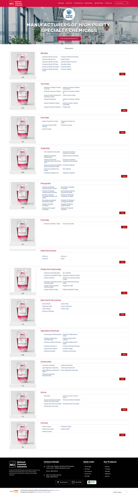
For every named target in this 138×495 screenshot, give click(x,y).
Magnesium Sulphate (69, 173)
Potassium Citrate (66, 426)
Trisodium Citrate (47, 431)
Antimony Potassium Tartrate (52, 91)
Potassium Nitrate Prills (48, 59)
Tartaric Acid (66, 107)
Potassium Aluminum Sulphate (71, 400)
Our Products (78, 3)
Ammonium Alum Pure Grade (71, 404)
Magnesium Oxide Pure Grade (71, 275)
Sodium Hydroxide (49, 278)
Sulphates (45, 148)
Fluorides (45, 117)
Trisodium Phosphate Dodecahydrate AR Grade (49, 191)
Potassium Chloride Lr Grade (52, 223)
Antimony (45, 256)
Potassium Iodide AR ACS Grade (70, 342)
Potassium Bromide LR (50, 346)
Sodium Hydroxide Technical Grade (71, 282)
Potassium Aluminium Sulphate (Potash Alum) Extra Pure (52, 161)
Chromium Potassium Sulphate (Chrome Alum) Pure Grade (53, 165)
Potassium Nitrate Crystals (49, 57)
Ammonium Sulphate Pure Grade (51, 169)
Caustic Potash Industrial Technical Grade (51, 286)
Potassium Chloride (68, 223)
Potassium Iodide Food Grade (52, 342)
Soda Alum (47, 396)
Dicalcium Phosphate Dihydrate (67, 208)
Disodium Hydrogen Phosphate (47, 204)
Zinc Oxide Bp (67, 273)
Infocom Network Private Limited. (43, 492)
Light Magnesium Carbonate (50, 368)
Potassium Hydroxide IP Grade (52, 275)
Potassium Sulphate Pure (51, 173)
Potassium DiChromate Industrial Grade (50, 339)
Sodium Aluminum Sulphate (70, 156)
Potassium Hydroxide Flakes (52, 273)
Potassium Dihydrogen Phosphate (48, 208)
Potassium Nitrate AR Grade (50, 64)
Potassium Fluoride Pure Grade (68, 121)
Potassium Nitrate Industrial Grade (50, 69)
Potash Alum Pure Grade (51, 406)
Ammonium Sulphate (69, 165)
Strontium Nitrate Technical (69, 62)
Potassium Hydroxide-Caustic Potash (71, 278)
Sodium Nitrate (65, 59)
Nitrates (44, 53)
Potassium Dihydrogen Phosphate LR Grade (67, 195)
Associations (88, 3)
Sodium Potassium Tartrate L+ (52, 107)
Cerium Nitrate (46, 304)
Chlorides (45, 220)
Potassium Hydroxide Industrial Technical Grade (53, 282)
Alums (43, 392)
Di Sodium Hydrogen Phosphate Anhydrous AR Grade (49, 196)
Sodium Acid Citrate (48, 429)
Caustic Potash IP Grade (51, 289)
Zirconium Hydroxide (48, 311)
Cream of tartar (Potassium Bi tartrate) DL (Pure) (52, 96)
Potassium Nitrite (66, 67)
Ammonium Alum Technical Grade (70, 396)
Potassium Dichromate (69, 351)
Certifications (99, 3)
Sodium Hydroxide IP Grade (70, 289)
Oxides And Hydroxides (51, 269)
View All (107, 476)
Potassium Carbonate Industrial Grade (48, 374)
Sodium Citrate (65, 429)
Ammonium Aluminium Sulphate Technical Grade (70, 160)
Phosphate (45, 183)
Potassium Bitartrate (50, 99)
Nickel (62, 258)
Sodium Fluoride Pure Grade (50, 121)
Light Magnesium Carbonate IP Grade (51, 370)
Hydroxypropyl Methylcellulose (52, 334)
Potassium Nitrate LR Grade (50, 62)
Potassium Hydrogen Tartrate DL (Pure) (52, 88)
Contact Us (108, 3)
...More (122, 74)
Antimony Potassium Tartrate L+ (71, 99)
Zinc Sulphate (67, 169)
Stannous (64, 256)
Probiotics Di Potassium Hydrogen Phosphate (67, 200)
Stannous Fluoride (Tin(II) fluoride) (49, 125)
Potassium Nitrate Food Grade (69, 57)
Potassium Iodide (68, 348)
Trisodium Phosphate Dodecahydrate (67, 204)
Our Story (69, 3)
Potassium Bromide (49, 351)
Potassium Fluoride (66, 125)
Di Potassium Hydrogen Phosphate (67, 187)
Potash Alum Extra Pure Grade (52, 404)
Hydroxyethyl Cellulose (50, 348)
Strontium (45, 258)
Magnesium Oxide (68, 285)
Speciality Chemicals (50, 331)
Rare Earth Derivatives (51, 300)
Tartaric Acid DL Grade (69, 95)
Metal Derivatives (48, 251)
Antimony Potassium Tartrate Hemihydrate (71, 88)
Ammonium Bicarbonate (68, 368)
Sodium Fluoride (46, 129)
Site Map (87, 476)
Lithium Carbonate (66, 306)
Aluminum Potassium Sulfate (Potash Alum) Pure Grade (52, 400)
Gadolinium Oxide (47, 306)
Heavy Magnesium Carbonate (69, 370)
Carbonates (46, 362)
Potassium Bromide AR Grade (71, 346)
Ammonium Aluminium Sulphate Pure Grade (69, 152)
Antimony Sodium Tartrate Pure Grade (70, 103)
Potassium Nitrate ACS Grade (50, 67)
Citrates (44, 423)
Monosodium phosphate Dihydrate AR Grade (68, 191)
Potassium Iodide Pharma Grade (70, 335)
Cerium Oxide (64, 304)
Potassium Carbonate (48, 365)
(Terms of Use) (55, 490)
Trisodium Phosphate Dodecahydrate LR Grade (49, 187)
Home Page (61, 3)
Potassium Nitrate (66, 69)
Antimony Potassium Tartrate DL (71, 92)
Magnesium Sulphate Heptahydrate (50, 156)
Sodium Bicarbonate (67, 365)
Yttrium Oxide (65, 308)
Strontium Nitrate (66, 64)
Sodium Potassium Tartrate (51, 103)
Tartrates (45, 84)
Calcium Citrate (46, 426)
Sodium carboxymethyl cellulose (69, 339)
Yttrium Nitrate (46, 308)
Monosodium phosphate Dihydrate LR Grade (49, 200)
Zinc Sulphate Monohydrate (52, 152)
